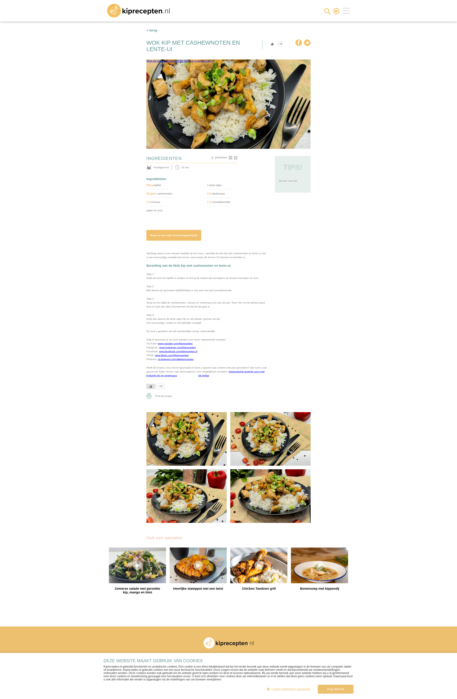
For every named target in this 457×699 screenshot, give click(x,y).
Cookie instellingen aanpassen (291, 689)
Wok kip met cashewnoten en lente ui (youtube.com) (179, 61)
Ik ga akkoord (335, 689)
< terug (151, 30)
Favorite (302, 140)
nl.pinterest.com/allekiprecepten (176, 359)
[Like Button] (272, 44)
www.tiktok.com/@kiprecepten (172, 355)
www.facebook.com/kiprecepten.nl (178, 351)
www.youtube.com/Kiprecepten (175, 343)
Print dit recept (163, 396)
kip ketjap (203, 375)
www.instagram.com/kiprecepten (177, 347)
